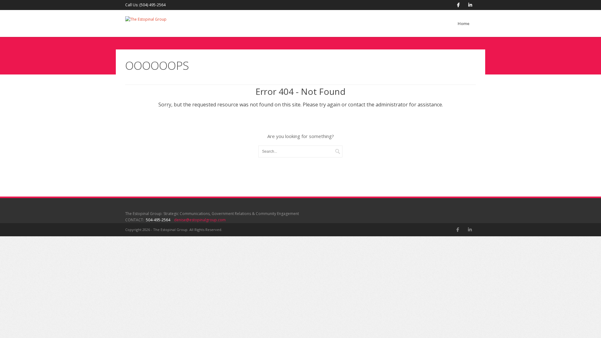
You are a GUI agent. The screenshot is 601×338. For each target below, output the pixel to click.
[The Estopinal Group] (146, 22)
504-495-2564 (158, 220)
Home (464, 23)
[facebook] (458, 5)
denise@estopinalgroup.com (200, 220)
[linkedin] (470, 5)
